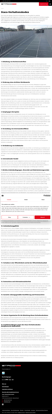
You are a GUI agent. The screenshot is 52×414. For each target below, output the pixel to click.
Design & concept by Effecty (30, 412)
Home (2, 8)
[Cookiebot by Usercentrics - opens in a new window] (44, 196)
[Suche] (47, 1)
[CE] (3, 380)
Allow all (42, 217)
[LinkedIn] (2, 405)
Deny (9, 217)
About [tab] (43, 199)
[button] (50, 1)
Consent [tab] (9, 199)
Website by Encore (21, 412)
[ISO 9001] (6, 380)
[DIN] (12, 380)
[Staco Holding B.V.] (8, 4)
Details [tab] (26, 199)
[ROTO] (3, 373)
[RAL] (10, 380)
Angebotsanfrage (44, 4)
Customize (25, 217)
